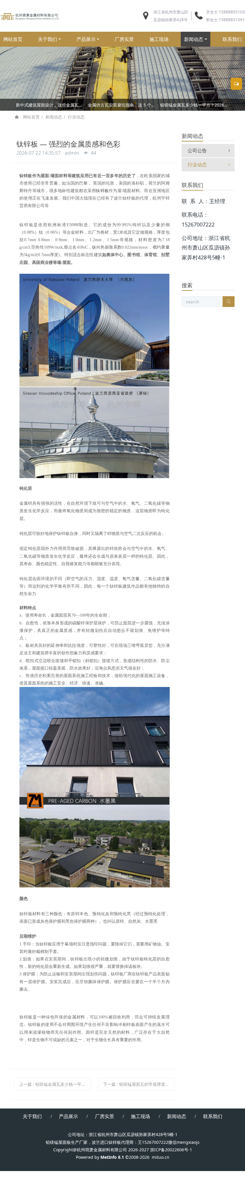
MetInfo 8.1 (112, 1157)
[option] (122, 106)
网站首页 (12, 39)
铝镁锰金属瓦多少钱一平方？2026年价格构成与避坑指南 (194, 105)
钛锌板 (102, 190)
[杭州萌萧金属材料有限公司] (30, 16)
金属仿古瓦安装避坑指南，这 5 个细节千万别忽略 (122, 105)
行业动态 (76, 117)
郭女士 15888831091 (225, 19)
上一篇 (55, 1084)
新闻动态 (53, 117)
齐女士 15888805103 (225, 12)
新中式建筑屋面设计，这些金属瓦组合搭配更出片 (50, 105)
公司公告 (197, 150)
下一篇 (138, 1084)
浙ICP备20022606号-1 (171, 1149)
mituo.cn (160, 1157)
